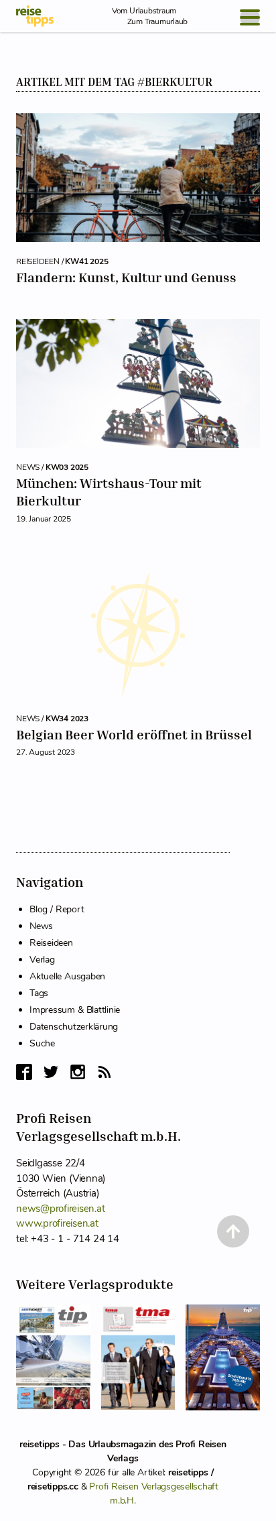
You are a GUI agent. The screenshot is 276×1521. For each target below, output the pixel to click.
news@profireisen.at (60, 1208)
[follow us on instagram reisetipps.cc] (78, 1072)
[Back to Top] (233, 1231)
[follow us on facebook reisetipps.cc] (24, 1072)
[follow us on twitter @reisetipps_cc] (51, 1072)
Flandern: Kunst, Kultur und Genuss (126, 277)
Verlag (42, 959)
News (41, 926)
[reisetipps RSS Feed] (104, 1072)
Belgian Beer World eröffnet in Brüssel (134, 734)
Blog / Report (56, 909)
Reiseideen (51, 942)
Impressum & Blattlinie (74, 1009)
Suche (42, 1043)
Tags (38, 993)
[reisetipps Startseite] (35, 16)
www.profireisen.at (57, 1223)
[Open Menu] (250, 17)
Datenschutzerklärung (73, 1026)
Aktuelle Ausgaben (67, 976)
